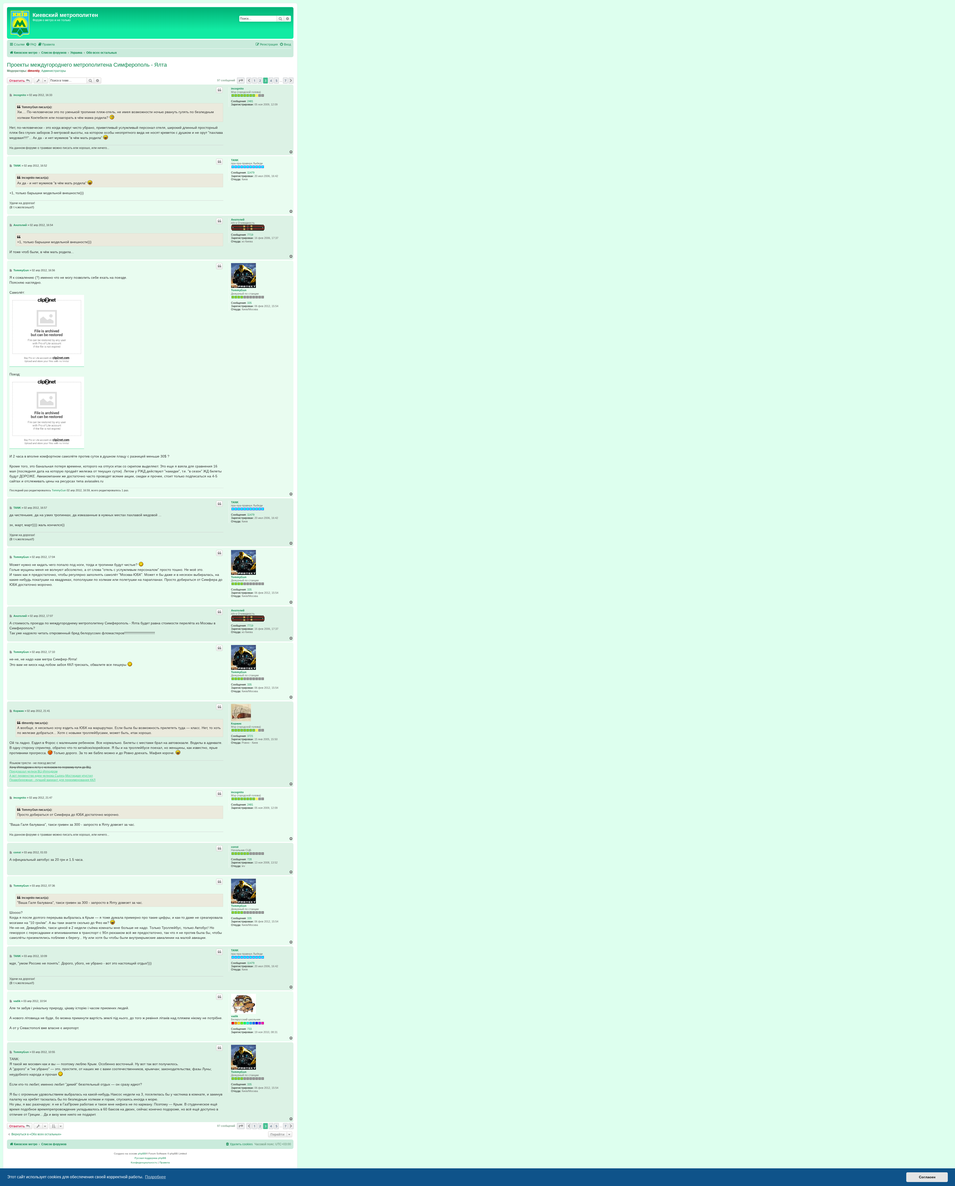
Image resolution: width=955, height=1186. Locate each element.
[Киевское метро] (20, 23)
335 (249, 302)
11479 (250, 172)
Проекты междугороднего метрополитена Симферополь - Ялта (87, 65)
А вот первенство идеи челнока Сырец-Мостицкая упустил (51, 775)
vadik (234, 1016)
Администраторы (53, 71)
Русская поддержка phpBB (150, 1158)
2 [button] (260, 80)
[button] (240, 81)
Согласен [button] (927, 1177)
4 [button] (271, 80)
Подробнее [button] (155, 1177)
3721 (250, 735)
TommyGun (238, 290)
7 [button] (285, 80)
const (235, 846)
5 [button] (276, 80)
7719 (250, 234)
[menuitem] (31, 44)
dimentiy (34, 71)
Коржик (236, 723)
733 (249, 1028)
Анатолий (237, 219)
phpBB (142, 1153)
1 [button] (254, 80)
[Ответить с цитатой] (219, 90)
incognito (237, 88)
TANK (235, 160)
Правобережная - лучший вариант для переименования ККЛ (52, 780)
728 (249, 859)
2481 (250, 101)
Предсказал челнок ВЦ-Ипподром (33, 771)
